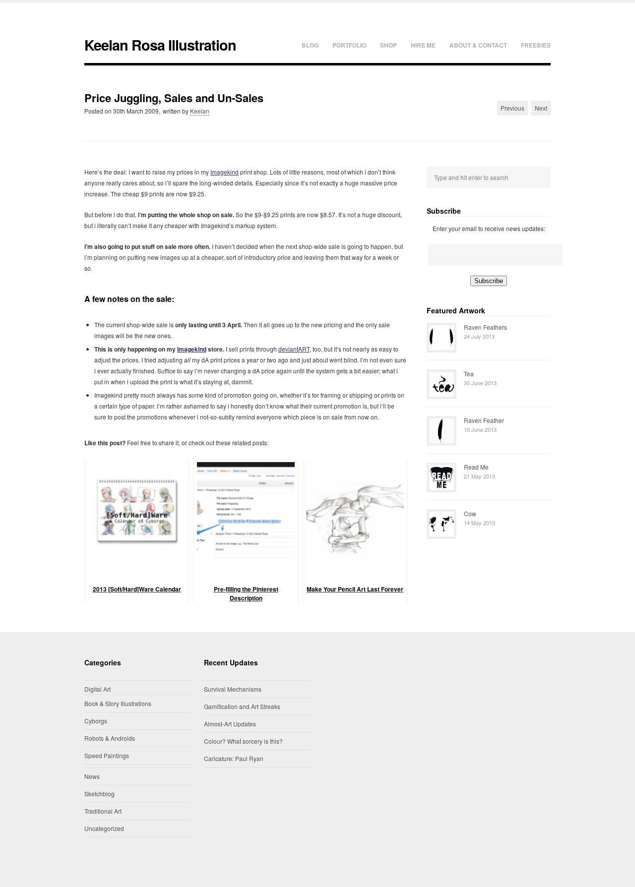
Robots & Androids (109, 738)
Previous (512, 108)
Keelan (199, 111)
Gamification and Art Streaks (242, 706)
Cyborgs (95, 720)
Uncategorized (104, 828)
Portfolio (349, 45)
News (92, 776)
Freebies (536, 45)
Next (541, 108)
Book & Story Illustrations (117, 703)
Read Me (476, 467)
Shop (388, 45)
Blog (310, 45)
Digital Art (97, 689)
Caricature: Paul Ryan (233, 758)
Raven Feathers (485, 327)
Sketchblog (99, 793)
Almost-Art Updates (230, 723)
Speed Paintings (106, 755)
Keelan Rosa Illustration (160, 45)
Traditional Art (103, 811)
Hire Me (423, 45)
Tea (469, 373)
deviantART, (294, 349)
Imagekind (224, 172)
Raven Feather (484, 420)
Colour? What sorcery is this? (243, 741)
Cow (470, 513)
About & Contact (478, 45)
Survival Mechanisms (232, 689)
